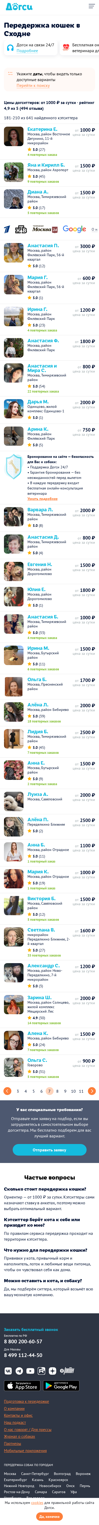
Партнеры (12, 1443)
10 (73, 1091)
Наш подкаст (15, 1422)
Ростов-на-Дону (17, 1491)
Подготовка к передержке (26, 1401)
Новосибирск (50, 1485)
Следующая (92, 1091)
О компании (14, 1408)
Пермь (85, 1485)
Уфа (73, 1491)
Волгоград (62, 1473)
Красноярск (58, 1479)
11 (81, 1091)
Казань (38, 1479)
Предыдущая (7, 1091)
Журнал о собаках (19, 1436)
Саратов (58, 1491)
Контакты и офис (18, 1415)
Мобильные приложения (25, 1450)
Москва (10, 1473)
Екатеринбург (15, 1479)
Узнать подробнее (42, 498)
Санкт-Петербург (35, 1473)
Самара (41, 1491)
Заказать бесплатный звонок (31, 1329)
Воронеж (83, 1473)
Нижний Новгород (19, 1485)
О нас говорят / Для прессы (27, 1429)
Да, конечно (49, 1516)
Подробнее (27, 50)
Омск (70, 1485)
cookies (37, 1502)
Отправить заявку (49, 1149)
